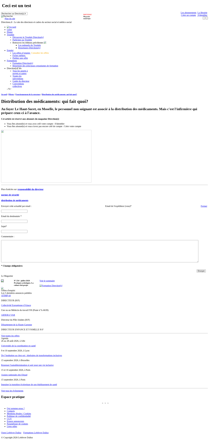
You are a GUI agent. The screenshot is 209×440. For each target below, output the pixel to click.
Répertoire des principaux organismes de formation (35, 66)
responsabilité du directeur (31, 189)
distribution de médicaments (14, 200)
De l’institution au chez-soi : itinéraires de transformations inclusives (31, 355)
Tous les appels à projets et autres (20, 72)
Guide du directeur (21, 81)
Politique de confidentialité (19, 416)
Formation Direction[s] (23, 63)
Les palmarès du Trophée (29, 45)
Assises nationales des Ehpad (14, 375)
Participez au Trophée (22, 40)
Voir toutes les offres (10, 336)
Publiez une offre (20, 58)
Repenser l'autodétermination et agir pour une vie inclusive (27, 365)
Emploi (10, 50)
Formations (12, 60)
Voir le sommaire (47, 281)
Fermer (204, 206)
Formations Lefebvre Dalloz (36, 432)
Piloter (10, 32)
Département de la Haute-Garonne (16, 324)
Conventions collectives (18, 84)
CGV (9, 418)
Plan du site (10, 18)
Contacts (11, 411)
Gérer (9, 29)
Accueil (4, 94)
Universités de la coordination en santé (18, 346)
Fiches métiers (19, 55)
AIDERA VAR (8, 315)
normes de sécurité (10, 195)
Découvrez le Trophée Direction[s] (28, 37)
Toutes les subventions (18, 77)
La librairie (202, 12)
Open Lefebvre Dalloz (11, 432)
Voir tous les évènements (12, 391)
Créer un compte (188, 15)
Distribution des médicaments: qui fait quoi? (59, 94)
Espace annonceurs (15, 421)
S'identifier (202, 15)
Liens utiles (12, 426)
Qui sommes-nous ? (16, 408)
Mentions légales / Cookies (19, 413)
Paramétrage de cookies (17, 424)
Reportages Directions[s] (29, 48)
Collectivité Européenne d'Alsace (16, 305)
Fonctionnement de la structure (27, 94)
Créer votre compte (72, 126)
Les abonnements (188, 12)
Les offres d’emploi (22, 53)
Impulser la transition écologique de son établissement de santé (29, 384)
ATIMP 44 (6, 295)
